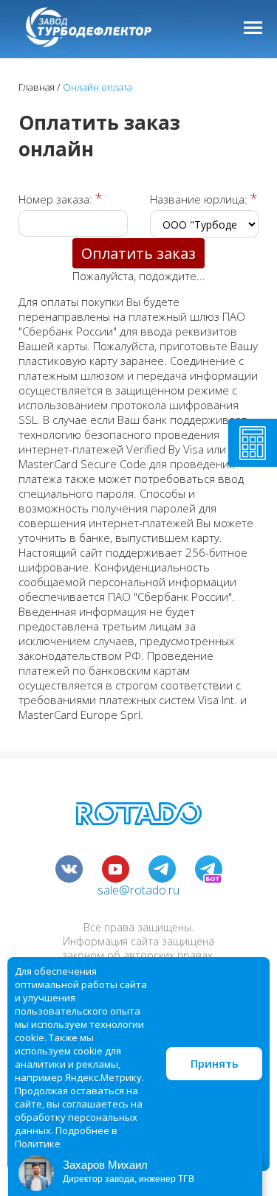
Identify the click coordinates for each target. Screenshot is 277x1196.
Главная (36, 87)
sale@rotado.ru (138, 890)
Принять (215, 1063)
